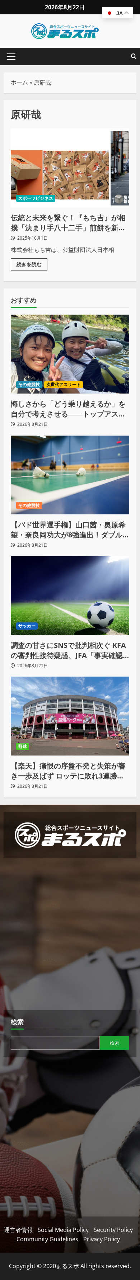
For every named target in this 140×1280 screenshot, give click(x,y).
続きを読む (32, 263)
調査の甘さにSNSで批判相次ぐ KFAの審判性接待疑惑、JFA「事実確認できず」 (68, 650)
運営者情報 (18, 1230)
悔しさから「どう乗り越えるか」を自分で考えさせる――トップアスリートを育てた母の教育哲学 (68, 409)
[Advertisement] (70, 935)
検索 (17, 1021)
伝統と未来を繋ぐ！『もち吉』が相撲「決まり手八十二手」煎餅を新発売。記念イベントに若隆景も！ (70, 167)
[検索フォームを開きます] (133, 56)
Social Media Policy (63, 1230)
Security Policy (113, 1230)
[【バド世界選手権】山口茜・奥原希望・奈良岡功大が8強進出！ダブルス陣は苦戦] (70, 475)
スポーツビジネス (35, 198)
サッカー (27, 626)
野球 (22, 746)
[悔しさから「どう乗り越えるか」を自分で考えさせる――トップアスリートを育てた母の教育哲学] (70, 354)
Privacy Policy (101, 1239)
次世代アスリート (63, 384)
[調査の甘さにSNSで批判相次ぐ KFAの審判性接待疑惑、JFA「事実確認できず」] (70, 595)
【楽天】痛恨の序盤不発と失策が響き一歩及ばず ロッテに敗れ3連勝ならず (68, 771)
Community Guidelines (47, 1239)
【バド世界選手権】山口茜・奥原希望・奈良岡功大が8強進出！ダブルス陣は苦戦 (68, 530)
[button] (11, 56)
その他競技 (29, 384)
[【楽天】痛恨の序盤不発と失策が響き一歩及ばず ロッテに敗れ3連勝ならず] (70, 716)
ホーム (19, 82)
